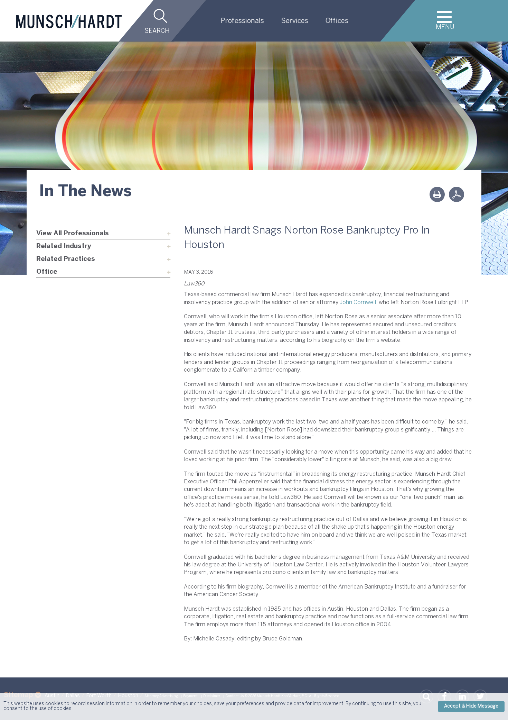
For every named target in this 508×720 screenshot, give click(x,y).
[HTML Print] (437, 194)
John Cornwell (358, 302)
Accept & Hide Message (471, 706)
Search (157, 31)
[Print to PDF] (456, 194)
